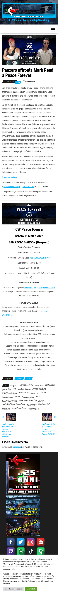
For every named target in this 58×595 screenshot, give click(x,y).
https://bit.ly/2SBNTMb (40, 258)
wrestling (6, 408)
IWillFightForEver (9, 393)
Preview (19, 379)
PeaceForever (28, 397)
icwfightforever (24, 389)
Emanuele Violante (9, 177)
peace (17, 396)
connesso (17, 447)
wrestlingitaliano (19, 408)
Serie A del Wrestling (27, 400)
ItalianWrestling (39, 389)
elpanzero (38, 385)
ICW (14, 389)
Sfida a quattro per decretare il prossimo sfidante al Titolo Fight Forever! (8, 430)
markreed (34, 393)
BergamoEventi (26, 385)
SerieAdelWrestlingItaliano (13, 404)
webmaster (30, 81)
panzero (43, 392)
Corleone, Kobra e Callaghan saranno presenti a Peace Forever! (49, 429)
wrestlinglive (33, 408)
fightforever (50, 385)
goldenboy (6, 389)
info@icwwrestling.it (12, 186)
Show (28, 379)
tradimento (31, 405)
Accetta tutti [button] (31, 589)
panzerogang (7, 397)
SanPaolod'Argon (9, 401)
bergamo (14, 385)
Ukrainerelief (43, 404)
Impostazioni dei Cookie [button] (13, 589)
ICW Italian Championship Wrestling (29, 20)
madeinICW (23, 392)
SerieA (41, 401)
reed (37, 396)
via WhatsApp (28, 186)
